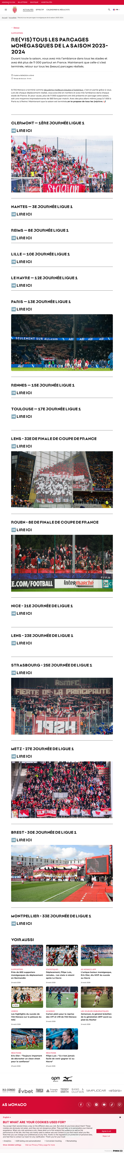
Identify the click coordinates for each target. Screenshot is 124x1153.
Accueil (4, 17)
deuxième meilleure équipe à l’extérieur (63, 90)
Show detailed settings (12, 1145)
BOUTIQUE (34, 2)
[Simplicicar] (96, 1090)
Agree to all (106, 1131)
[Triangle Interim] (52, 1090)
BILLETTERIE (22, 2)
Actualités (12, 17)
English (6, 1117)
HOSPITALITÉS (46, 2)
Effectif (40, 10)
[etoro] (115, 1090)
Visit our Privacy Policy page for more (40, 1145)
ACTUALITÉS (28, 10)
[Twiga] (39, 1090)
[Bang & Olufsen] (78, 1090)
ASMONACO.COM (8, 2)
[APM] (55, 1079)
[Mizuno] (68, 1079)
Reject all (106, 1136)
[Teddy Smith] (65, 1090)
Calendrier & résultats (58, 10)
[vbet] (25, 1090)
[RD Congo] (9, 1090)
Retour (16, 28)
